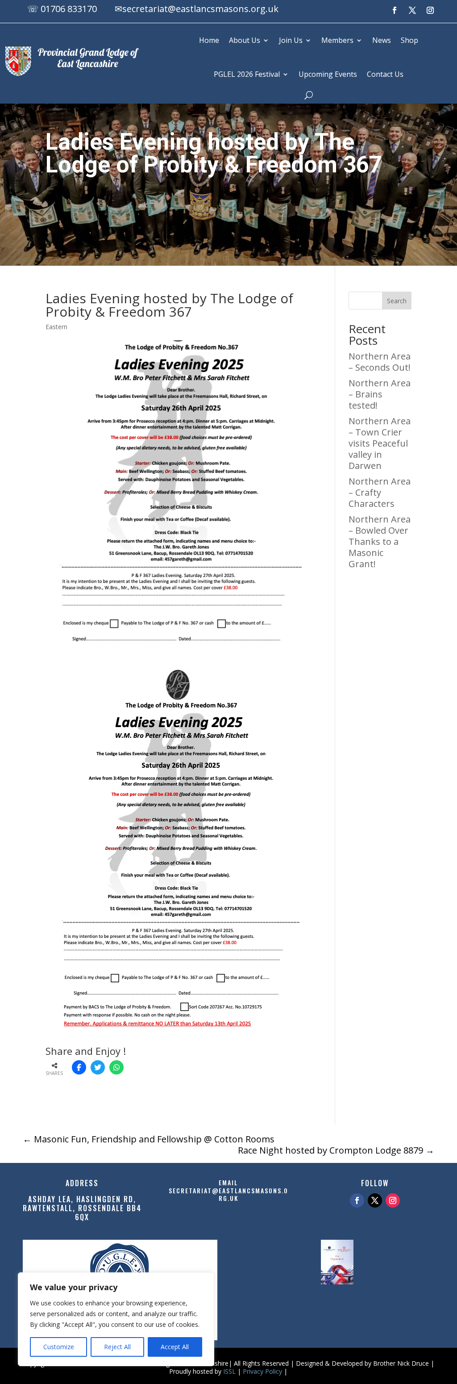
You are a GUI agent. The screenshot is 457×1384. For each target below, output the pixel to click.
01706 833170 (69, 9)
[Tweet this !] (98, 1067)
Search (397, 301)
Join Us (291, 40)
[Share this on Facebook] (79, 1067)
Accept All (175, 1346)
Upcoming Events (328, 74)
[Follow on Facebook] (394, 10)
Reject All (117, 1346)
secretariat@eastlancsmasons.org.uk (200, 9)
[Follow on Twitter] (375, 1200)
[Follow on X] (412, 10)
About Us (244, 40)
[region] (116, 1319)
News (381, 40)
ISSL (229, 1371)
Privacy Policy (262, 1371)
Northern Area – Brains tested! (380, 394)
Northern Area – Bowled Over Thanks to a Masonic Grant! (380, 541)
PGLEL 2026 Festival (247, 74)
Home (209, 40)
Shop (409, 40)
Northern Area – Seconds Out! (380, 361)
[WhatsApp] (116, 1067)
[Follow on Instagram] (430, 10)
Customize (58, 1346)
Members (337, 40)
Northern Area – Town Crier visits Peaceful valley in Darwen (380, 443)
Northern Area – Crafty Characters (380, 492)
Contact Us (385, 74)
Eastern (56, 326)
